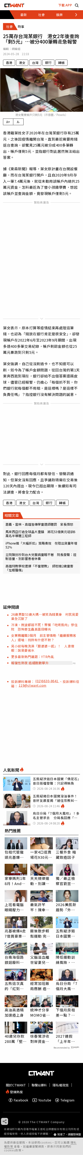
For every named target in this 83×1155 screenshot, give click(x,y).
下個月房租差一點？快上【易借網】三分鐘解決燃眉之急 (66, 1012)
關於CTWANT (16, 1085)
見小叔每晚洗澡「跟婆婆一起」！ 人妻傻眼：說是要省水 (42, 648)
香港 (9, 62)
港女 (22, 62)
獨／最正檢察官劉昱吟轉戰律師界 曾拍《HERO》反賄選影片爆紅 (67, 881)
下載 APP (65, 5)
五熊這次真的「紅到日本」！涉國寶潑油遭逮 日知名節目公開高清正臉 (16, 986)
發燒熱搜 (16, 1091)
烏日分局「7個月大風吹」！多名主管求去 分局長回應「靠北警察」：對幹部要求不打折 (66, 986)
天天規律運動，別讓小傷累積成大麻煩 (40, 881)
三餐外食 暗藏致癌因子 (66, 854)
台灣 (35, 62)
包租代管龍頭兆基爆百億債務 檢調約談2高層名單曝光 (15, 854)
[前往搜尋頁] (77, 5)
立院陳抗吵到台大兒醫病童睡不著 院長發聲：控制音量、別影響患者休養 (40, 556)
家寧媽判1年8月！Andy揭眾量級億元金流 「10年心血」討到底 (16, 881)
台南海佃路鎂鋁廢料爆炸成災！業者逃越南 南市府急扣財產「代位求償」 (14, 959)
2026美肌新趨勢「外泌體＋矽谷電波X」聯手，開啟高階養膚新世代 (66, 907)
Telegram (67, 1100)
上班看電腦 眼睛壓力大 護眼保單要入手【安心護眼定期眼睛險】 (14, 907)
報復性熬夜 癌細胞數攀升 (30, 663)
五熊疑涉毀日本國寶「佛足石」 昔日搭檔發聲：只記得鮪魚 (66, 933)
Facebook (21, 1100)
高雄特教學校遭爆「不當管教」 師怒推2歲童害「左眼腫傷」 (39, 568)
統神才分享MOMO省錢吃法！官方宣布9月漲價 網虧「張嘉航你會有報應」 (41, 1012)
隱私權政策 (61, 1085)
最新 (23, 14)
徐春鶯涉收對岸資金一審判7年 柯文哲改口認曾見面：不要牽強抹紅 (41, 1038)
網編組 (16, 49)
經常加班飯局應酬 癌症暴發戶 (40, 986)
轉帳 (61, 62)
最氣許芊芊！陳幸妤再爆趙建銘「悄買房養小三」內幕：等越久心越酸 (40, 907)
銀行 (48, 62)
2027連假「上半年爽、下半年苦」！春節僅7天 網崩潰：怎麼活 (66, 1038)
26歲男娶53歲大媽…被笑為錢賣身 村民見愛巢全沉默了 (45, 616)
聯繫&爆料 (39, 1085)
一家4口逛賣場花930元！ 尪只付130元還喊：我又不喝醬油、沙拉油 (41, 854)
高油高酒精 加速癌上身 (14, 1012)
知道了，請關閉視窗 (69, 1134)
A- (18, 121)
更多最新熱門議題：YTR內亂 (32, 656)
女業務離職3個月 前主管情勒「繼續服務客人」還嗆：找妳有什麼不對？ (43, 637)
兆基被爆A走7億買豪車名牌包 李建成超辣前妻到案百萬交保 (15, 933)
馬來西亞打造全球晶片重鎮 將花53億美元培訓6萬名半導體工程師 (40, 533)
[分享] (4, 1121)
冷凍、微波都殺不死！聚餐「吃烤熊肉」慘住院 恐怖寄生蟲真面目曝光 (44, 626)
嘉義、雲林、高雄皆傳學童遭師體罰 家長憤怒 (39, 524)
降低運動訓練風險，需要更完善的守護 (65, 959)
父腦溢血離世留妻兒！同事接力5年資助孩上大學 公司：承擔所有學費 (41, 959)
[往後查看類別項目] (74, 14)
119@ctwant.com (33, 685)
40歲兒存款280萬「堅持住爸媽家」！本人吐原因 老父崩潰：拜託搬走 (16, 1038)
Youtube (44, 1100)
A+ (8, 121)
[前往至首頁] (14, 5)
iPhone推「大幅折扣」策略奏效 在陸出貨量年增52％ (41, 545)
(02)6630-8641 (47, 680)
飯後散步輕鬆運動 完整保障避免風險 (40, 933)
